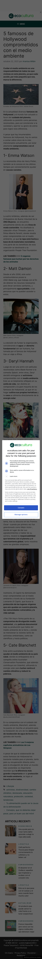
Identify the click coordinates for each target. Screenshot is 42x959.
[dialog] (21, 479)
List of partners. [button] (32, 489)
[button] (21, 476)
